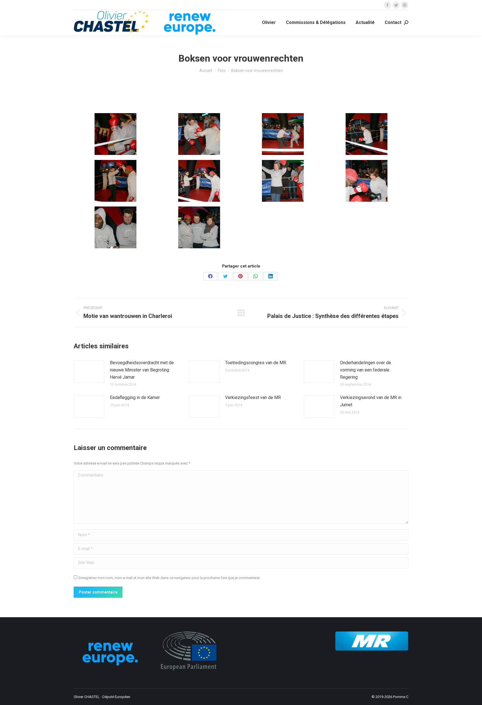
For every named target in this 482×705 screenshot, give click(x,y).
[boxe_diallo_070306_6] (199, 181)
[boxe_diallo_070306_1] (115, 134)
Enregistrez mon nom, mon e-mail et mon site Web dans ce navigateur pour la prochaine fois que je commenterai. (170, 578)
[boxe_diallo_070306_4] (366, 134)
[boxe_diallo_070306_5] (115, 181)
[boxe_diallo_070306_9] (115, 227)
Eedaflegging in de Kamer (135, 397)
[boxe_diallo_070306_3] (283, 134)
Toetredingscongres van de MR (255, 362)
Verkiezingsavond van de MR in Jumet (370, 401)
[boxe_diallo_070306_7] (283, 181)
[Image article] (89, 372)
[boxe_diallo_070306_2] (199, 134)
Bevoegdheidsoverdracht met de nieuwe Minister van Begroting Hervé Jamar (142, 370)
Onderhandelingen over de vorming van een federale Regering (365, 370)
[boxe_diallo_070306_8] (366, 181)
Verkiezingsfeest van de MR (253, 397)
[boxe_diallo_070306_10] (199, 227)
